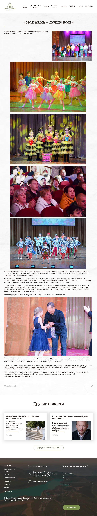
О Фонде (24, 6)
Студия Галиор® (21, 500)
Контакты (89, 6)
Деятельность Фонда (35, 6)
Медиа (80, 6)
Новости (63, 6)
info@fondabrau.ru (40, 466)
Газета (46, 6)
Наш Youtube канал (40, 481)
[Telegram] (89, 386)
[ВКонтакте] (84, 386)
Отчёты (72, 6)
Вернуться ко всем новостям (48, 448)
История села (54, 6)
